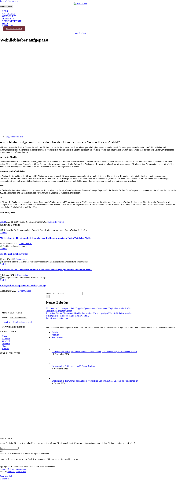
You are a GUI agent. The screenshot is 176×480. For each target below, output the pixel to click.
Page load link (6, 476)
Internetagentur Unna (16, 471)
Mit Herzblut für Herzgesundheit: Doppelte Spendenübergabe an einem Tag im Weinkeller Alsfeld (45, 238)
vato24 (3, 222)
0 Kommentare (25, 243)
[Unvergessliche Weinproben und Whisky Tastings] (56, 364)
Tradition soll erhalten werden (14, 254)
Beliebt (55, 332)
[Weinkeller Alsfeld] (80, 3)
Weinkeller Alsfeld (56, 222)
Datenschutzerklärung (16, 469)
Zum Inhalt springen (9, 1)
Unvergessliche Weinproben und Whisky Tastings (23, 285)
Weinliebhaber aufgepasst (57, 318)
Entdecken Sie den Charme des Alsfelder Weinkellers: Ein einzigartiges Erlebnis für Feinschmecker (46, 269)
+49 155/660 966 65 (18, 317)
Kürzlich (55, 335)
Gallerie (3, 232)
